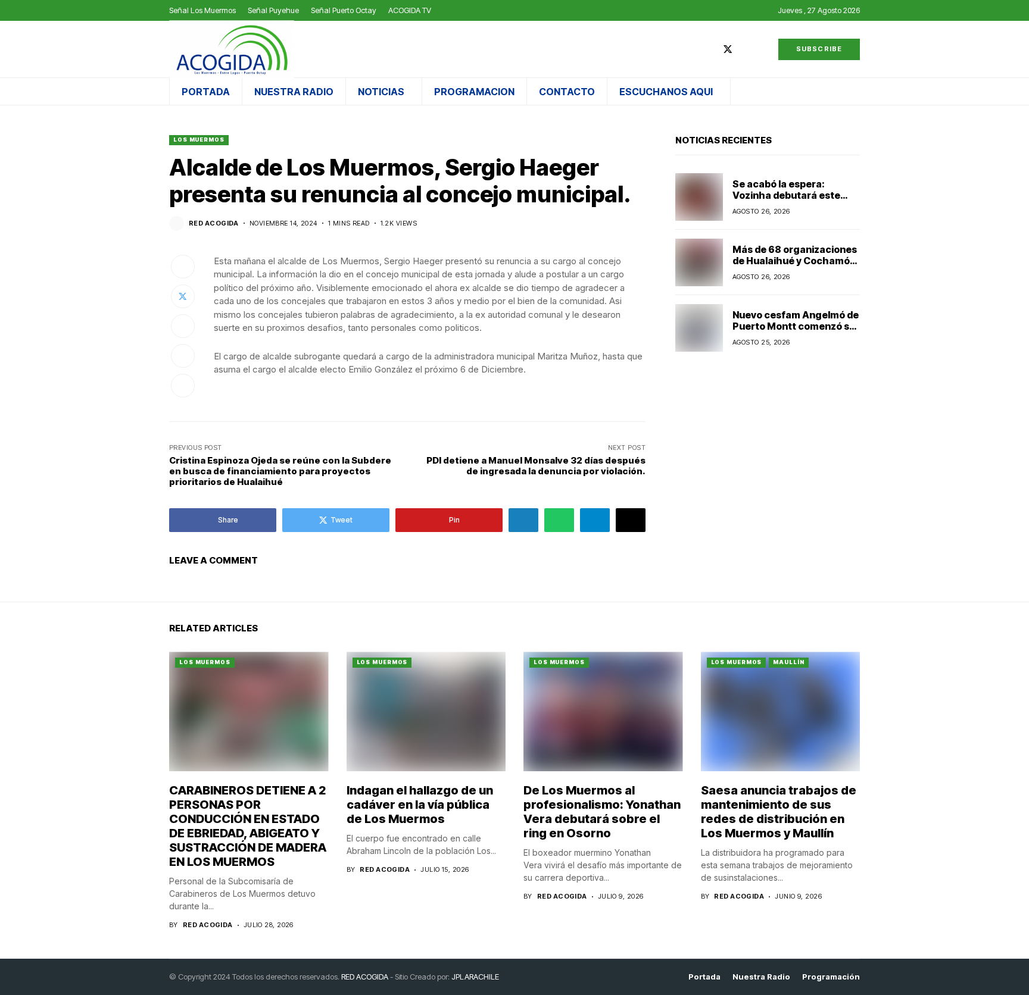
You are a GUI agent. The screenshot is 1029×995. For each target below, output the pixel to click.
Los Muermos (198, 139)
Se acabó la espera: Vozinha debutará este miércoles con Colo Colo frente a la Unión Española (793, 201)
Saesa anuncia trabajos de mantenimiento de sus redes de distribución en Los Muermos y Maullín (778, 811)
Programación (831, 976)
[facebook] (709, 49)
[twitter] (728, 49)
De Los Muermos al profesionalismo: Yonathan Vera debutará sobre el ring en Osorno (602, 811)
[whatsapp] (762, 49)
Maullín (788, 662)
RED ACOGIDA (364, 976)
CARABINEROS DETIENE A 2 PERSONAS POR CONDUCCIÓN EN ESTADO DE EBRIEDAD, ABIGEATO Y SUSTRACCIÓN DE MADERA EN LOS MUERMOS (247, 826)
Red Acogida (214, 223)
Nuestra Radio (761, 976)
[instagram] (745, 49)
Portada (704, 976)
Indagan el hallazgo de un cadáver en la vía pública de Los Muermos (420, 804)
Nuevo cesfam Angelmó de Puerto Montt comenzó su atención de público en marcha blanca (795, 332)
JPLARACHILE (475, 976)
